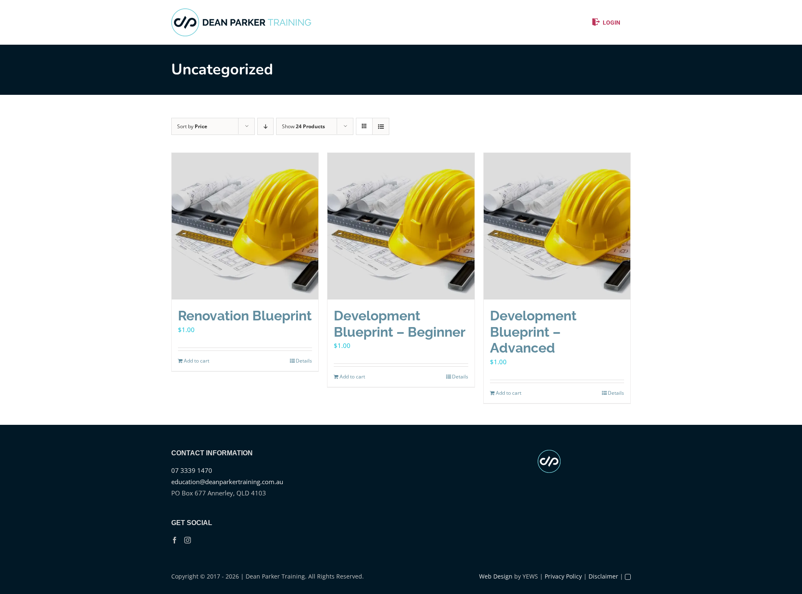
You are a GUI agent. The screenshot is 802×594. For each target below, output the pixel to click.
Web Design (496, 576)
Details (304, 360)
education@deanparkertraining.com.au (227, 481)
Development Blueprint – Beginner (399, 323)
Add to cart (196, 360)
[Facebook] (174, 540)
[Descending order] (265, 126)
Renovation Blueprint (245, 315)
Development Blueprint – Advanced (533, 331)
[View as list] (381, 126)
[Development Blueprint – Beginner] (400, 226)
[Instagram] (187, 540)
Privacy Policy (563, 576)
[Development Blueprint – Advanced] (557, 226)
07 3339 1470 (191, 470)
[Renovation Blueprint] (245, 226)
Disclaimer (603, 576)
